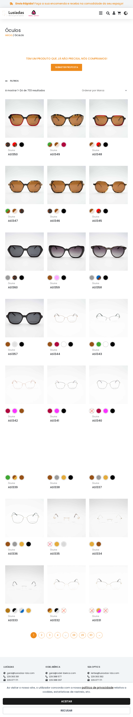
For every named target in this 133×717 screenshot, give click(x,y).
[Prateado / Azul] (21, 610)
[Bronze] (7, 610)
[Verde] (98, 344)
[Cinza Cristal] (14, 344)
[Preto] (21, 144)
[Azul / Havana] (98, 277)
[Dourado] (63, 477)
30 (91, 635)
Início (8, 35)
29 (82, 635)
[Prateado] (63, 544)
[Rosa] (14, 410)
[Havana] (7, 144)
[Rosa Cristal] (56, 277)
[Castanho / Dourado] (14, 477)
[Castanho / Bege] (56, 144)
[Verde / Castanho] (49, 144)
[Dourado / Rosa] (98, 610)
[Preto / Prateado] (14, 610)
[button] (73, 13)
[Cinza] (7, 277)
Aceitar (66, 701)
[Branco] (63, 344)
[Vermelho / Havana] (14, 144)
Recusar (66, 710)
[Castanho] (49, 277)
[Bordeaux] (63, 144)
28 (73, 635)
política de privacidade (97, 687)
